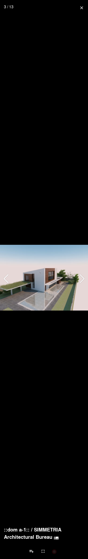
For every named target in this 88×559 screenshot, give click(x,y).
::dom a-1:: (17, 529)
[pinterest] (54, 551)
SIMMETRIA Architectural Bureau (32, 533)
